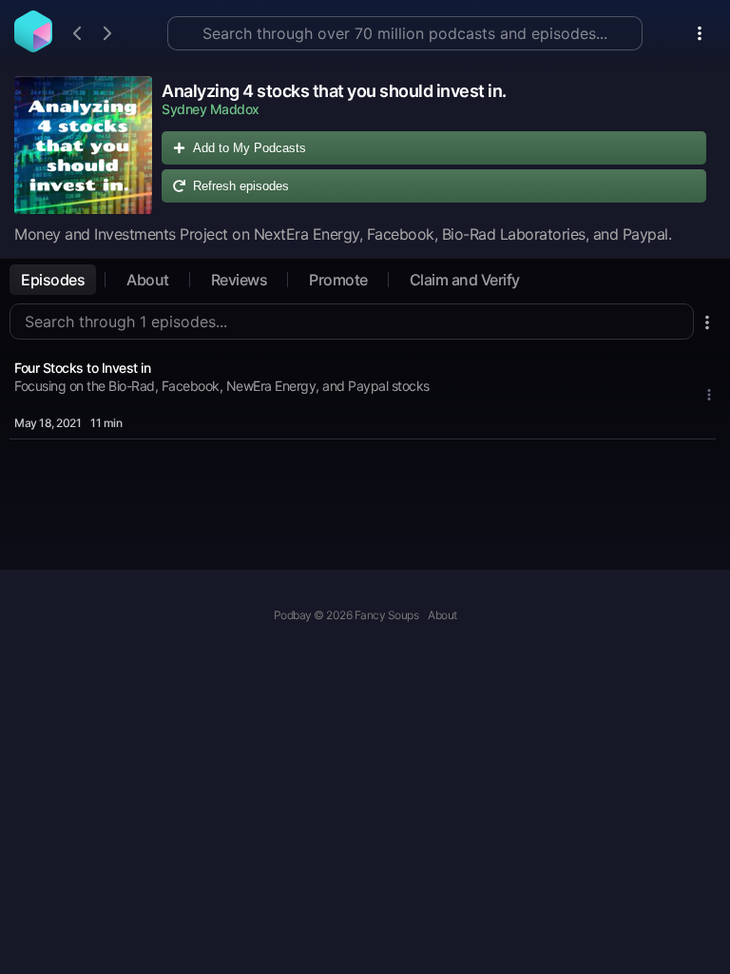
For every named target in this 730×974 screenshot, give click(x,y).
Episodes (53, 279)
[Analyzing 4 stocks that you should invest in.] (83, 145)
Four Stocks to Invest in (82, 368)
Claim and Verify (465, 279)
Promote (338, 279)
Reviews (239, 279)
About (147, 279)
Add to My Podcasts (249, 148)
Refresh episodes (241, 186)
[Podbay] (33, 46)
